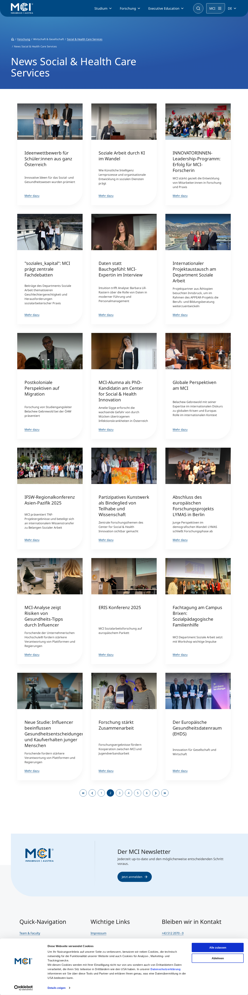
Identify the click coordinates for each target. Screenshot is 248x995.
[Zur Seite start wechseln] (83, 793)
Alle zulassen (217, 947)
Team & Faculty (29, 933)
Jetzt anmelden (132, 877)
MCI (212, 8)
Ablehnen (218, 958)
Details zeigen (57, 987)
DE (230, 8)
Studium (100, 8)
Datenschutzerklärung (165, 969)
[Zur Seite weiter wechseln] (155, 793)
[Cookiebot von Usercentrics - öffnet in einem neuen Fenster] (23, 988)
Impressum (98, 933)
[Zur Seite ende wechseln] (164, 793)
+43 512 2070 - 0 (173, 933)
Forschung (128, 8)
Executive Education (163, 8)
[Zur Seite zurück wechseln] (92, 793)
